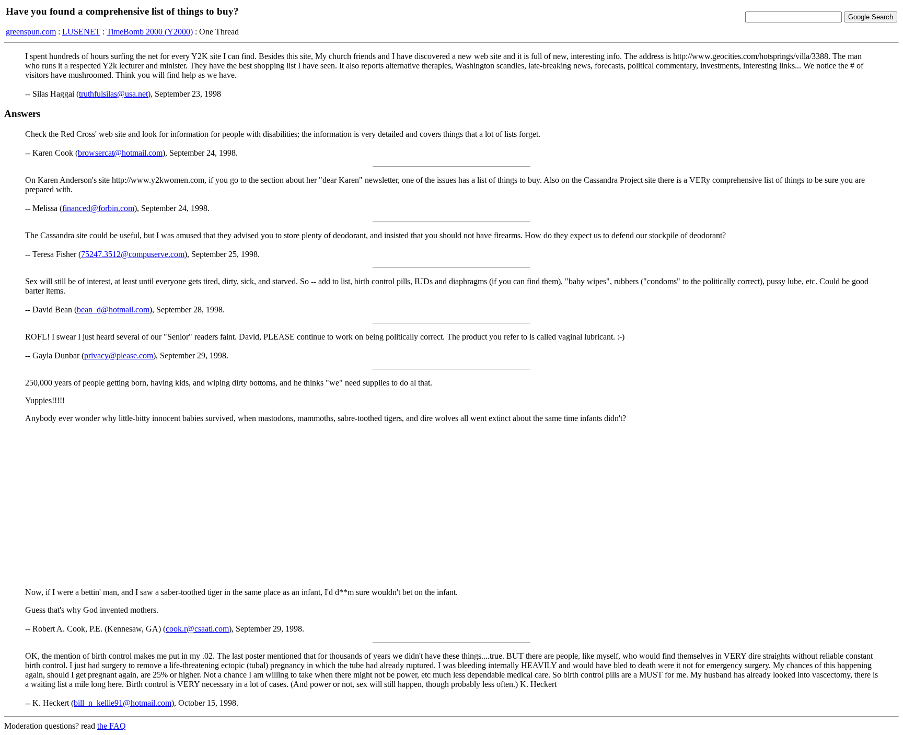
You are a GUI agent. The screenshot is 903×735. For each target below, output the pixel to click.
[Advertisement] (451, 504)
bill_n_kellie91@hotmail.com (122, 702)
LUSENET (81, 31)
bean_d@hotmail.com (113, 309)
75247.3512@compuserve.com (132, 254)
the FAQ (111, 725)
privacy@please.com (118, 355)
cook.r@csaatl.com (197, 628)
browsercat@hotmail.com (120, 152)
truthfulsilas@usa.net (113, 93)
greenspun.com (31, 31)
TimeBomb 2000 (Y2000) (150, 31)
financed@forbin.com (98, 208)
